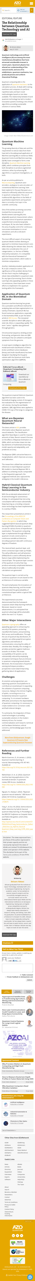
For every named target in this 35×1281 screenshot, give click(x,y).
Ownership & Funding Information (9, 1214)
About (7, 1187)
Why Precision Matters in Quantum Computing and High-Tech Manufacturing (16, 1066)
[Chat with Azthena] (30, 1277)
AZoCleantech (9, 1150)
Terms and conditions (11, 855)
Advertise (8, 1200)
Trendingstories (28, 991)
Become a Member (11, 1192)
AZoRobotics (9, 1148)
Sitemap (20, 1182)
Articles (7, 1167)
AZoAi (19, 1148)
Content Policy (9, 1209)
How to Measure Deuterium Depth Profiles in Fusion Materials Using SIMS (17, 1078)
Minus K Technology (12, 1091)
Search (7, 1189)
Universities (21, 1177)
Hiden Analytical (11, 1082)
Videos (20, 1172)
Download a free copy (17, 388)
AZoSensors (21, 1145)
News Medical (22, 1150)
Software (7, 1179)
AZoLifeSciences (23, 1153)
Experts (7, 1177)
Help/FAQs (21, 1179)
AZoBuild (7, 1155)
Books (19, 1167)
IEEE (17, 427)
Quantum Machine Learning (20, 163)
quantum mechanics (19, 84)
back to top (28, 1221)
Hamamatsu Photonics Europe (15, 1071)
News (6, 1164)
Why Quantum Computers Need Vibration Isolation (15, 1087)
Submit (29, 980)
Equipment (8, 1172)
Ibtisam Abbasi (17, 881)
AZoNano (8, 1145)
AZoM (6, 1143)
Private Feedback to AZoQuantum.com (20, 977)
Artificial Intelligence (17, 1102)
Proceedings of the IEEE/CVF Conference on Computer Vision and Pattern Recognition (15, 518)
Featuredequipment (17, 991)
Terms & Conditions (11, 1202)
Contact (7, 1197)
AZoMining (21, 1143)
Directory (8, 1169)
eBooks (20, 1164)
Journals (20, 1169)
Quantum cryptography (10, 624)
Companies (21, 1174)
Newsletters (8, 1195)
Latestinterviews (7, 991)
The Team (21, 1184)
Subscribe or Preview (17, 1104)
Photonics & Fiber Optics (18, 1121)
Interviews (8, 1174)
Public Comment (27, 975)
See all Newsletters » (9, 1130)
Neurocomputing (8, 183)
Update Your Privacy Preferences (18, 1275)
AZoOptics (8, 1153)
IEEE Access (13, 318)
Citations (7, 943)
